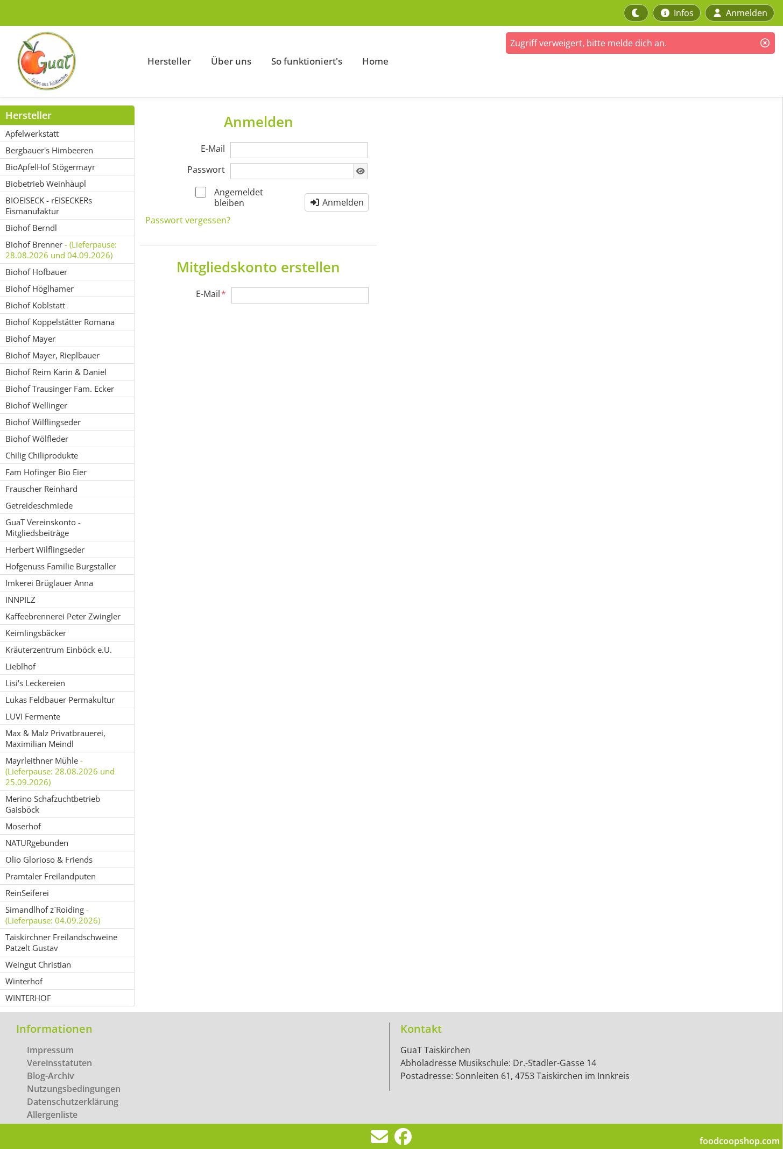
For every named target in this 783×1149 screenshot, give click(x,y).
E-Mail (213, 148)
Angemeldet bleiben (238, 197)
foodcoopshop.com (740, 1141)
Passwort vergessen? (187, 220)
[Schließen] (765, 43)
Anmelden (342, 202)
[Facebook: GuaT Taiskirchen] (403, 1140)
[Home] (68, 61)
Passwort (206, 169)
